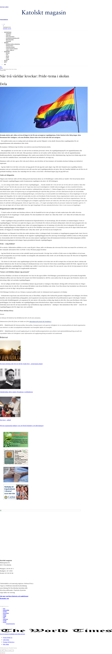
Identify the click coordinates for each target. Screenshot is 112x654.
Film (7, 54)
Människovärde (10, 39)
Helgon (5, 60)
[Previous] (1, 653)
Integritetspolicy (10, 623)
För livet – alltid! (5, 420)
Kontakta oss (4, 598)
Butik (4, 617)
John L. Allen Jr (10, 50)
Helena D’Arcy (9, 45)
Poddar (4, 616)
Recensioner (7, 51)
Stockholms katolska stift (12, 38)
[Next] (4, 653)
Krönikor (6, 42)
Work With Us (7, 637)
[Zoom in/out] (12, 650)
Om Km (4, 622)
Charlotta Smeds (10, 47)
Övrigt (7, 59)
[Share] (4, 650)
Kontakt (4, 620)
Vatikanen (8, 33)
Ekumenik (8, 41)
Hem (4, 608)
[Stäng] (1, 650)
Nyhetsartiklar (7, 32)
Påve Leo (8, 35)
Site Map (6, 644)
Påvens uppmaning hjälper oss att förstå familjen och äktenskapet (22, 426)
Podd (7, 57)
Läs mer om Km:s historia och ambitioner (14, 596)
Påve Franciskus (10, 36)
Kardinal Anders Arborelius (13, 44)
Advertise (6, 640)
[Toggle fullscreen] (8, 650)
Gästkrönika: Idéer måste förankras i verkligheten (16, 392)
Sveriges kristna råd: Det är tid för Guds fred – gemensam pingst (21, 364)
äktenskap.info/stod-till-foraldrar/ (40, 321)
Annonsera (5, 619)
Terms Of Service (8, 642)
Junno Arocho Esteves (12, 48)
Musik (7, 56)
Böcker (8, 53)
